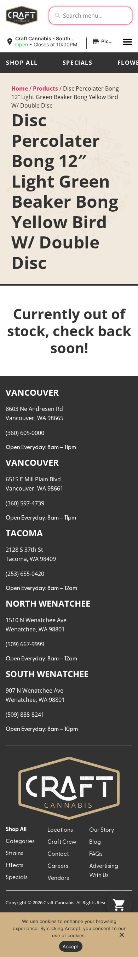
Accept (71, 946)
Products (45, 88)
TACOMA (24, 533)
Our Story (101, 830)
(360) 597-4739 (25, 503)
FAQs (96, 854)
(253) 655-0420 (25, 574)
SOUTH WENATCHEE (47, 674)
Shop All (22, 63)
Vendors (58, 878)
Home (19, 88)
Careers (57, 866)
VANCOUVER (32, 392)
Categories (20, 841)
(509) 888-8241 (25, 714)
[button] (61, 42)
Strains (14, 853)
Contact (58, 854)
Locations (60, 830)
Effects (14, 866)
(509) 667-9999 (25, 644)
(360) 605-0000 (25, 433)
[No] (121, 936)
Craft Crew (61, 842)
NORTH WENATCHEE (48, 603)
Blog (95, 842)
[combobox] (96, 15)
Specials (78, 63)
